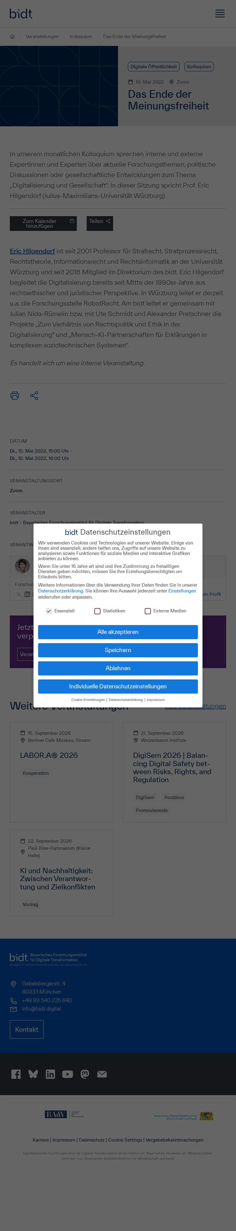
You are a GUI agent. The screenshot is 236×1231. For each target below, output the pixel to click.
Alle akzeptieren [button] (118, 631)
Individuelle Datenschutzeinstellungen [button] (118, 686)
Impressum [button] (156, 700)
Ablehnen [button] (118, 668)
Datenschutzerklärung (60, 590)
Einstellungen (182, 590)
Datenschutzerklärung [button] (126, 700)
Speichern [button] (118, 650)
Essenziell (64, 610)
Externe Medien (169, 610)
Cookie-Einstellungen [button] (88, 700)
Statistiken (114, 610)
